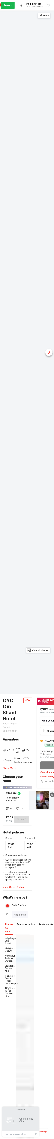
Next (48, 352)
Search (7, 5)
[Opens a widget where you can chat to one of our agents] (20, 1122)
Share (46, 15)
